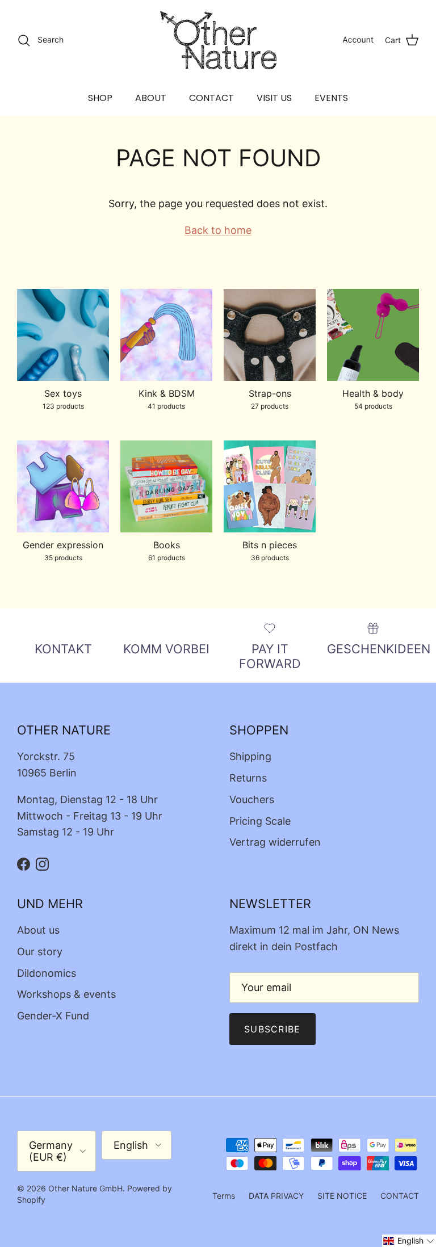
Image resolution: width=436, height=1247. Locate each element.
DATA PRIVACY (276, 1195)
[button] (409, 1241)
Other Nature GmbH (85, 1188)
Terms (223, 1195)
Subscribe (272, 1029)
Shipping (250, 756)
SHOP (100, 97)
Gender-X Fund (53, 1016)
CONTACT (211, 97)
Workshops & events (66, 994)
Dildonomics (46, 973)
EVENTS (331, 97)
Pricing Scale (260, 821)
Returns (248, 778)
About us (38, 930)
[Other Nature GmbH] (218, 40)
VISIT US (274, 97)
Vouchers (251, 799)
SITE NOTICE (342, 1195)
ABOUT (150, 97)
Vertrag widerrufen (275, 842)
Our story (39, 952)
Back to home (218, 230)
